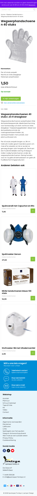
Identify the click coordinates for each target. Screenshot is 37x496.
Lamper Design (28, 493)
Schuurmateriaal (9, 403)
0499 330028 (9, 475)
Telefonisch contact (19, 370)
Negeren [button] (31, 5)
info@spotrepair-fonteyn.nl (14, 477)
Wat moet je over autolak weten (15, 436)
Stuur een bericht (18, 378)
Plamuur (6, 401)
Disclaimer (7, 424)
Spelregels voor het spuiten (13, 431)
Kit (4, 407)
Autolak (6, 398)
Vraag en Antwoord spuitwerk (14, 433)
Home (3, 14)
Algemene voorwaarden (12, 422)
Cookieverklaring (9, 440)
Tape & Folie (7, 405)
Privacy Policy (8, 438)
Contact (6, 412)
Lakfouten (7, 426)
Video (5, 410)
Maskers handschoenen (14, 14)
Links (5, 429)
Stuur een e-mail (18, 385)
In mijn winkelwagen (11, 99)
